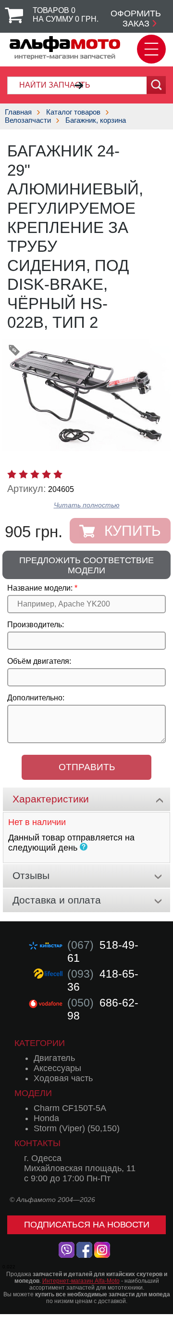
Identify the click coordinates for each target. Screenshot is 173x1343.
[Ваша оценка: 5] (57, 474)
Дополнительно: (35, 698)
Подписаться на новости (86, 1224)
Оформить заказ (136, 18)
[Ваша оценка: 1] (11, 474)
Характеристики (50, 798)
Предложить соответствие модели (86, 565)
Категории (39, 1043)
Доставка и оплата (56, 899)
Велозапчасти (28, 120)
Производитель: (35, 624)
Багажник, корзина (95, 120)
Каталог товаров (73, 112)
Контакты (37, 1143)
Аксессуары (57, 1068)
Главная (18, 112)
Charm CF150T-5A (70, 1108)
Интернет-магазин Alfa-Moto (81, 1281)
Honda (46, 1118)
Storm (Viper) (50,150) (77, 1128)
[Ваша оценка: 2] (23, 474)
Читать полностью (87, 505)
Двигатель (54, 1058)
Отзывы (30, 875)
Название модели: (40, 588)
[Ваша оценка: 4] (46, 474)
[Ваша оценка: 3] (34, 474)
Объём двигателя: (39, 661)
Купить (132, 531)
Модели (33, 1093)
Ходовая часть (63, 1078)
